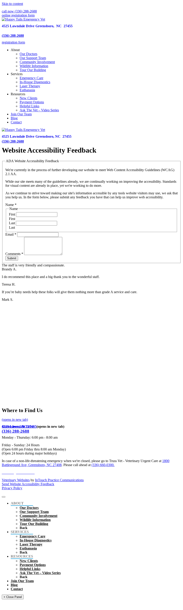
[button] (19, 11)
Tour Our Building (33, 70)
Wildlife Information (34, 66)
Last (12, 223)
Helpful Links (29, 106)
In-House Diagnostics (35, 82)
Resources (18, 94)
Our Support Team (33, 58)
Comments (14, 254)
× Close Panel (13, 597)
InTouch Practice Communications (59, 480)
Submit (11, 258)
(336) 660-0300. (103, 465)
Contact (16, 122)
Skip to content (12, 4)
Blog (14, 118)
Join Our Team (21, 114)
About (15, 50)
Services (17, 74)
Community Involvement (37, 62)
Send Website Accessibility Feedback (28, 484)
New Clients (28, 98)
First (12, 214)
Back (23, 528)
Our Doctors (28, 54)
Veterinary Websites (16, 480)
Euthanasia (27, 90)
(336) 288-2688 (13, 35)
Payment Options (32, 102)
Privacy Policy (12, 488)
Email (10, 234)
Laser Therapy (30, 86)
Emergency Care (31, 78)
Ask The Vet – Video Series (39, 110)
